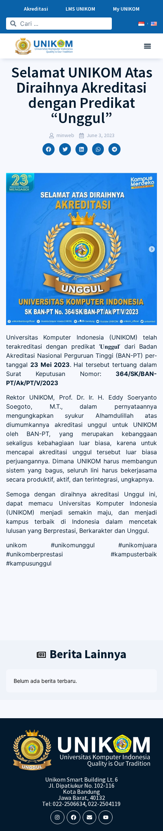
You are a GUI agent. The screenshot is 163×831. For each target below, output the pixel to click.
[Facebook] (73, 817)
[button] (147, 46)
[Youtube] (105, 817)
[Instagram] (57, 817)
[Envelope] (89, 817)
